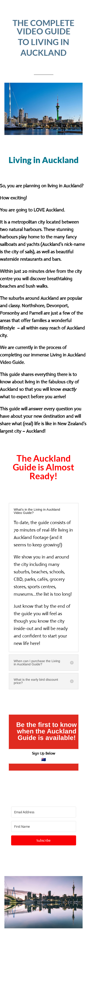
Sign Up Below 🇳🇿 (43, 756)
